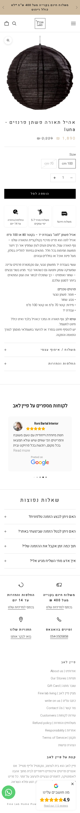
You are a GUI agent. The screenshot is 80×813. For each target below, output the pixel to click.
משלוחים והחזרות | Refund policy (54, 723)
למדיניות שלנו (55, 607)
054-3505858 (59, 636)
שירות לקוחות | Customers (58, 715)
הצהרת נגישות (67, 745)
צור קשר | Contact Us (61, 708)
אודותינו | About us (63, 671)
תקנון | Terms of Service (59, 737)
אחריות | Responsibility (60, 730)
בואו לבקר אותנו (21, 636)
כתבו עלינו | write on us (60, 700)
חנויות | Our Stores (63, 678)
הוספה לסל (40, 193)
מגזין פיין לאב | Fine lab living (57, 693)
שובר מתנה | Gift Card (61, 685)
